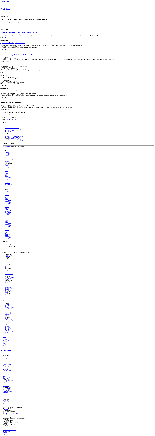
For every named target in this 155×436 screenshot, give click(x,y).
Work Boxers (5, 9)
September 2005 (8, 225)
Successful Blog (8, 290)
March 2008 (7, 196)
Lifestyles (5, 341)
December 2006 (8, 209)
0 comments (7, 49)
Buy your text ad (6, 146)
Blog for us (5, 432)
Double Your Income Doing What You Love (13, 126)
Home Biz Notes (8, 275)
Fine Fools (7, 161)
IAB (6, 310)
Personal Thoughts (8, 168)
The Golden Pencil (8, 294)
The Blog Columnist (9, 331)
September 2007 (8, 202)
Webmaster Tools (8, 180)
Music (4, 342)
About (6, 124)
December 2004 (8, 235)
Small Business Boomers (9, 288)
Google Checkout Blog (9, 308)
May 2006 (7, 216)
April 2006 (7, 218)
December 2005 (8, 222)
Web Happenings (8, 177)
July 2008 (7, 191)
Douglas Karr (7, 136)
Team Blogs (5, 344)
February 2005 (7, 233)
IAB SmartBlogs (8, 312)
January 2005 (7, 234)
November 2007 (8, 200)
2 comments (7, 37)
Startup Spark (7, 289)
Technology (5, 345)
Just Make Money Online (10, 277)
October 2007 (7, 201)
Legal (6, 166)
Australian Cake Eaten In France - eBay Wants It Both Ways (19, 32)
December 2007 (8, 199)
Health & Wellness (6, 340)
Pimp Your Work (8, 282)
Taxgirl (6, 292)
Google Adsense (8, 162)
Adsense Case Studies (9, 154)
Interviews (7, 164)
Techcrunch (7, 329)
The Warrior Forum (8, 332)
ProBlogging (7, 169)
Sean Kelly (7, 137)
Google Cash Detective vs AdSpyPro (16, 140)
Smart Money (7, 326)
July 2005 (7, 227)
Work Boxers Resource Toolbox (11, 130)
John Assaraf (7, 314)
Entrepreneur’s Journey (9, 307)
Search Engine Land (9, 320)
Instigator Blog (8, 313)
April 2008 (7, 195)
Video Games (5, 348)
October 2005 (7, 224)
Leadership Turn (8, 278)
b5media (14, 119)
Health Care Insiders (9, 274)
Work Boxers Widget (9, 131)
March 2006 (7, 219)
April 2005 (7, 231)
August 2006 (7, 213)
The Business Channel (5, 350)
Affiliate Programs (8, 156)
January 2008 (7, 198)
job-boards (7, 165)
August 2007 (7, 203)
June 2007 (7, 206)
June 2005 (7, 228)
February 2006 (7, 220)
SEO (6, 174)
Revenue (6, 173)
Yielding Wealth (8, 298)
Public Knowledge (8, 319)
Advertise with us (3, 3)
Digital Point (7, 306)
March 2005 (7, 232)
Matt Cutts (7, 315)
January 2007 (7, 208)
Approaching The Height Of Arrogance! (12, 43)
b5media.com (4, 1)
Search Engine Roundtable (10, 321)
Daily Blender (7, 266)
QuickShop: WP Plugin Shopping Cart (10, 426)
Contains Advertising (9, 159)
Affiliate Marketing (8, 155)
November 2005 (8, 223)
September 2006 (8, 212)
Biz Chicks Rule (8, 256)
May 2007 (7, 207)
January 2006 (7, 221)
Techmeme (7, 330)
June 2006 (7, 215)
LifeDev (6, 279)
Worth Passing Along (9, 184)
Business (4, 337)
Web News (7, 178)
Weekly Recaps (8, 182)
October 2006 (7, 211)
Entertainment (5, 339)
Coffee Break (5, 409)
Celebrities (5, 338)
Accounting (7, 152)
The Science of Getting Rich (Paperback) (13, 129)
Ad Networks (7, 153)
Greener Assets (8, 272)
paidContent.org (8, 316)
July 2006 (7, 214)
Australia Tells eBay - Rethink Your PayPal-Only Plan (17, 55)
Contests (6, 160)
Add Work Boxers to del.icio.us (9, 12)
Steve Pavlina (7, 327)
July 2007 (7, 204)
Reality (6, 171)
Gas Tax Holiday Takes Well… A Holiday (11, 413)
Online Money (7, 167)
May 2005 (7, 230)
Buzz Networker (8, 262)
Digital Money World (9, 267)
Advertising (7, 125)
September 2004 (8, 237)
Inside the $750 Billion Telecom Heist (12, 128)
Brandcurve (7, 259)
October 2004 (7, 236)
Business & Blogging (9, 260)
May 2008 (7, 193)
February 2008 (7, 197)
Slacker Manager (8, 287)
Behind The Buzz (8, 255)
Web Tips (6, 179)
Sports (4, 343)
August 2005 (7, 226)
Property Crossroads (9, 285)
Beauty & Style (6, 335)
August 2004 (7, 238)
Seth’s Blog (7, 322)
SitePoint (6, 325)
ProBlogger (7, 318)
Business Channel (21, 5)
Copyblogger (7, 265)
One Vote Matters (8, 281)
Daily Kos (7, 305)
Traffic (6, 175)
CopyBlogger (7, 304)
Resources (7, 172)
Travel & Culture (6, 346)
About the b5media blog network (9, 430)
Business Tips (7, 157)
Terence (6, 140)
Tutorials (6, 176)
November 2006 (8, 210)
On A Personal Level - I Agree (17, 136)
